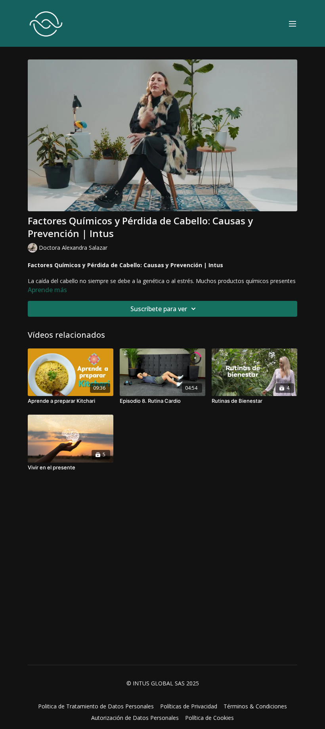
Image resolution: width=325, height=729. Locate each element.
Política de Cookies (209, 717)
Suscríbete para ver (158, 308)
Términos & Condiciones (255, 706)
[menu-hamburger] (292, 23)
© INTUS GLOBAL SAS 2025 (162, 683)
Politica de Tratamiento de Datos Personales (96, 706)
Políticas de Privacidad (188, 706)
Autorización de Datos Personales (135, 717)
